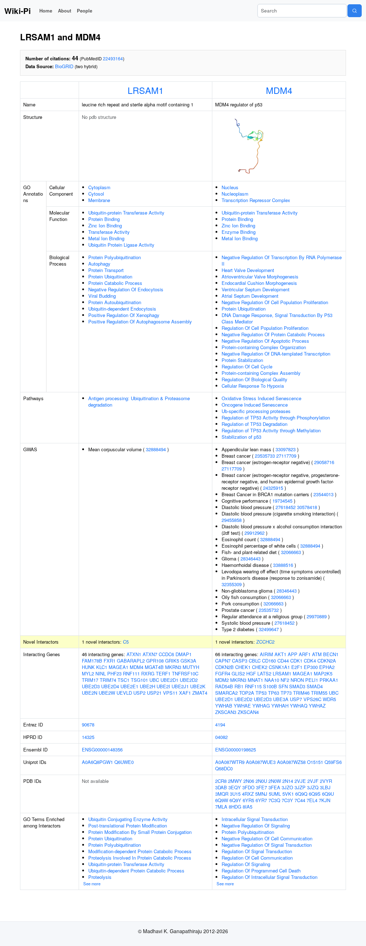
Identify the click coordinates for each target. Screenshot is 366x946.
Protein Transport (106, 270)
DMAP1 (183, 654)
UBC (154, 679)
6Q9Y (235, 800)
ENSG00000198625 (235, 749)
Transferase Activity (109, 231)
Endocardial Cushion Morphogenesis (259, 283)
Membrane (99, 200)
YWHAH (279, 705)
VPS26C (312, 699)
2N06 (248, 781)
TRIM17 (90, 679)
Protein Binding (104, 219)
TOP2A (246, 692)
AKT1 (280, 654)
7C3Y (287, 800)
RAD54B (224, 686)
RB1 (238, 686)
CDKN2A (326, 660)
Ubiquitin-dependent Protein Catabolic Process (136, 870)
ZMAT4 (199, 692)
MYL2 (88, 673)
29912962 (254, 532)
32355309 (232, 584)
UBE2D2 (189, 679)
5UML (275, 793)
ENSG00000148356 (102, 749)
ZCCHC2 (265, 641)
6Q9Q (301, 793)
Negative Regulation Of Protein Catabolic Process (273, 334)
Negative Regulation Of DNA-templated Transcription (276, 353)
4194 (220, 724)
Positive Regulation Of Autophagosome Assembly (140, 321)
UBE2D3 (91, 686)
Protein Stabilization (242, 360)
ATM (317, 654)
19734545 (282, 500)
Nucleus (230, 187)
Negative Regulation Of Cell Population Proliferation (275, 302)
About (64, 10)
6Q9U (328, 793)
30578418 (307, 507)
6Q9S (315, 793)
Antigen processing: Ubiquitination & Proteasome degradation (139, 401)
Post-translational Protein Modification (127, 825)
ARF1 (305, 654)
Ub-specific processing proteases (256, 411)
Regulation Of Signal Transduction (257, 851)
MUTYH (191, 667)
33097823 (286, 449)
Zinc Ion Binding (105, 225)
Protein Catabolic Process (115, 283)
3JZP (300, 787)
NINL (100, 673)
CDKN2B (224, 667)
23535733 (265, 455)
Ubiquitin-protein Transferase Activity (126, 212)
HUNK (88, 667)
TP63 (273, 692)
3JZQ (312, 787)
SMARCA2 (226, 692)
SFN (283, 686)
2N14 (287, 781)
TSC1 (123, 679)
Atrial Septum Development (250, 295)
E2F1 (296, 667)
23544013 (323, 494)
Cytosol (96, 193)
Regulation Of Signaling (246, 864)
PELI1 (311, 679)
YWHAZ (317, 705)
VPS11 (170, 692)
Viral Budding (102, 295)
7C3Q (274, 800)
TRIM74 (108, 679)
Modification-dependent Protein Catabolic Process (140, 851)
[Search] (354, 10)
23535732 (269, 610)
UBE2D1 (169, 679)
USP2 (139, 692)
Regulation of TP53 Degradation (254, 424)
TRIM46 (301, 692)
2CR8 (221, 781)
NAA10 (271, 679)
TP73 (286, 692)
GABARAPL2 (131, 660)
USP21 (154, 692)
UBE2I (163, 686)
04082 (221, 737)
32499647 (269, 629)
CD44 (283, 660)
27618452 (286, 507)
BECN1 (330, 654)
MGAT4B (154, 667)
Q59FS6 (333, 762)
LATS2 (264, 673)
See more (91, 883)
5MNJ (261, 793)
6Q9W (221, 800)
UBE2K (198, 686)
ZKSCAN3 (225, 712)
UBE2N (89, 692)
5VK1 (288, 793)
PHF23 (114, 673)
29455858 (232, 520)
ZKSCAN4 (248, 712)
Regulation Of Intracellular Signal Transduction (269, 877)
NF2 (285, 679)
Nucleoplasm (235, 193)
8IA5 (247, 806)
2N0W (274, 781)
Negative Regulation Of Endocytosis (125, 289)
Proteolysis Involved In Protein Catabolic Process (139, 857)
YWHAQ (298, 705)
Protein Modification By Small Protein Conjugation (140, 832)
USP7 (296, 699)
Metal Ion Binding (106, 238)
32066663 (291, 552)
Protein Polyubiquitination (114, 257)
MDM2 (222, 679)
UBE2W (107, 692)
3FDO (248, 787)
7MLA (221, 806)
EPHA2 (327, 667)
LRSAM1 (146, 90)
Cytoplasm (99, 187)
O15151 (315, 762)
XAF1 (185, 692)
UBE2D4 (110, 686)
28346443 (251, 558)
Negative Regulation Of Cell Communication (267, 838)
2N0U (261, 781)
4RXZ (248, 793)
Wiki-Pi (17, 11)
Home (45, 10)
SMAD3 (297, 686)
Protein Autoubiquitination (114, 302)
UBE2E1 (129, 686)
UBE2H (147, 686)
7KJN (324, 800)
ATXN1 (134, 654)
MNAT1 (255, 679)
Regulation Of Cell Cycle (247, 366)
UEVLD (124, 692)
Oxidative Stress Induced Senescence (261, 398)
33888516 (283, 565)
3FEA (274, 787)
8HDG (235, 806)
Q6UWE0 (124, 762)
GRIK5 (172, 660)
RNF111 (131, 673)
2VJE (300, 781)
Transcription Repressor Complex (256, 200)
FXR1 (109, 660)
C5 (126, 641)
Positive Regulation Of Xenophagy (123, 315)
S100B (270, 686)
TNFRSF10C (185, 673)
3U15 (235, 793)
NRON (297, 679)
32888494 (156, 449)
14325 (88, 737)
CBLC (255, 660)
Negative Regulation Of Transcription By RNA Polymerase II (282, 260)
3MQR (221, 793)
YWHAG (261, 705)
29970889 (317, 616)
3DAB (221, 787)
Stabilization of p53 (241, 436)
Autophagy (99, 263)
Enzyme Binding (239, 231)
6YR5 (248, 800)
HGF (251, 673)
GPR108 (155, 660)
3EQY (234, 787)
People (84, 10)
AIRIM (266, 654)
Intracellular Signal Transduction (255, 819)
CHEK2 (259, 667)
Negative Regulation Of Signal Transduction (267, 844)
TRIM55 (319, 692)
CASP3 (239, 660)
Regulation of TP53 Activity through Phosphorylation (276, 417)
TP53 (261, 692)
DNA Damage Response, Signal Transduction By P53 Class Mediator (277, 318)
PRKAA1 (329, 679)
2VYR (326, 781)
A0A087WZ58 (291, 762)
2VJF (312, 781)
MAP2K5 (323, 673)
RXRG (147, 673)
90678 (88, 724)
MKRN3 (173, 667)
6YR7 (261, 800)
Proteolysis (100, 877)
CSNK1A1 (279, 667)
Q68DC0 (224, 768)
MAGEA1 (118, 667)
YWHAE (242, 705)
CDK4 (310, 660)
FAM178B (92, 660)
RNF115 (253, 686)
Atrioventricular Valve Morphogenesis (260, 276)
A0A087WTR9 (229, 762)
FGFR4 (222, 673)
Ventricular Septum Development (256, 289)
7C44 (300, 800)
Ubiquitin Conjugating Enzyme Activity (128, 819)
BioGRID (64, 66)
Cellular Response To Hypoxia (253, 385)
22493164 (113, 58)
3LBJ (325, 787)
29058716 (324, 462)
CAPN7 (223, 660)
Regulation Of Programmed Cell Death (261, 870)
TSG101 (139, 679)
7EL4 (312, 800)
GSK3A (188, 660)
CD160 (269, 660)
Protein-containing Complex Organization (264, 347)
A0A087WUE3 (261, 762)
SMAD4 (315, 686)
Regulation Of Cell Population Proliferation (265, 327)
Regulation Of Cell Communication (257, 857)
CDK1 (296, 660)
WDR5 (329, 699)
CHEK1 (243, 667)
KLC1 (101, 667)
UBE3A (280, 699)
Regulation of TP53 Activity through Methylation (271, 430)
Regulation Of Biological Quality (254, 379)
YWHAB (223, 705)
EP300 (311, 667)
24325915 (273, 487)
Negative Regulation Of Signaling (256, 825)
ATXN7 (150, 654)
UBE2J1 (180, 686)
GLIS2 (238, 673)
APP (292, 654)
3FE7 (261, 787)
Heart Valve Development (248, 270)
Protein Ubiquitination (110, 276)
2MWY (235, 781)
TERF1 (163, 673)
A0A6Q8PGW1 (97, 762)
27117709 (286, 455)
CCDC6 (166, 654)
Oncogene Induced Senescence (255, 404)
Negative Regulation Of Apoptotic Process (265, 340)
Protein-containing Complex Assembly (261, 372)
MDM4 (279, 90)
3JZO (287, 787)
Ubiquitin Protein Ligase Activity (121, 244)
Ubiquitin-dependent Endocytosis (122, 308)
